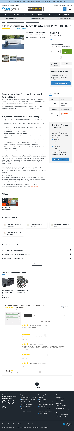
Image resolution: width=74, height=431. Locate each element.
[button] (61, 115)
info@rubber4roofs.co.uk (62, 410)
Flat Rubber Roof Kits (22, 290)
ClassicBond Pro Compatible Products (15, 22)
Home (3, 22)
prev (3, 43)
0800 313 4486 (60, 400)
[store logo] (10, 9)
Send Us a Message (61, 405)
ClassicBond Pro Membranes (32, 22)
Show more (37, 264)
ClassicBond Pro (65, 113)
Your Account (54, 5)
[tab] (37, 250)
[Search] (64, 9)
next (22, 41)
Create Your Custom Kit (61, 83)
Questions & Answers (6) (21, 28)
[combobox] (53, 9)
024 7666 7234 (15, 5)
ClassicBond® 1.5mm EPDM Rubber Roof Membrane (7, 292)
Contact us (69, 5)
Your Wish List (62, 5)
